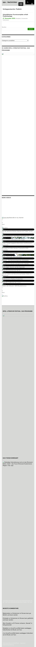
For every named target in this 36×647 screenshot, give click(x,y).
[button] (18, 225)
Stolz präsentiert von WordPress (11, 643)
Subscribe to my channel (16, 217)
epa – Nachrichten (10, 2)
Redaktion (18, 18)
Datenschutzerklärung (8, 644)
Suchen (4, 27)
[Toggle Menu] (20, 4)
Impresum (22, 643)
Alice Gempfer (7, 623)
